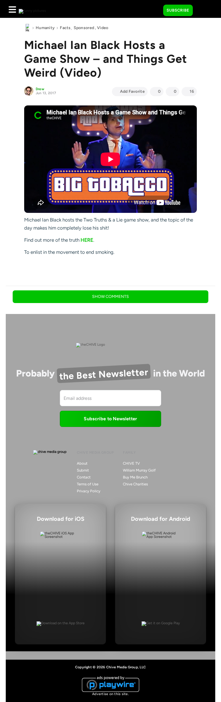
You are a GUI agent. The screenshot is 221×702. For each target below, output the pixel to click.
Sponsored (84, 27)
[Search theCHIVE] (154, 9)
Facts (65, 27)
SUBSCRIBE (178, 10)
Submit (83, 470)
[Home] (27, 28)
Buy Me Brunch (135, 477)
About (82, 463)
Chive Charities (135, 484)
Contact (84, 477)
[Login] (202, 10)
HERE (87, 240)
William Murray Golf (139, 470)
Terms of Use (87, 484)
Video (102, 27)
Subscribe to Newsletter (110, 418)
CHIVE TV (131, 463)
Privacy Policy (88, 491)
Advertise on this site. (110, 694)
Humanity (45, 27)
